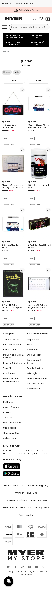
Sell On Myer (9, 438)
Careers (7, 412)
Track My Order (11, 339)
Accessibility (33, 388)
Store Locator (34, 354)
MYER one (8, 402)
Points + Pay (9, 349)
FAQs (29, 344)
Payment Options (12, 344)
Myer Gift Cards (11, 407)
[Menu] (4, 27)
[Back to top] (46, 584)
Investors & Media (12, 422)
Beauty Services (35, 368)
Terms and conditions (16, 500)
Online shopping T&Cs (26, 492)
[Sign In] (34, 18)
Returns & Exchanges (14, 363)
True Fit (7, 368)
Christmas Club (11, 433)
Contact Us (33, 349)
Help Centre (33, 339)
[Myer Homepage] (14, 20)
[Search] (46, 27)
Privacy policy (42, 507)
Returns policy (11, 485)
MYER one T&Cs (39, 500)
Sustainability (10, 427)
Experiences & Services (34, 361)
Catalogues (9, 373)
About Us (7, 417)
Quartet (6, 51)
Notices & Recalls (36, 383)
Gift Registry (33, 373)
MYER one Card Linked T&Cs (17, 507)
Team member (26, 515)
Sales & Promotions (37, 378)
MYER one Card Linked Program (11, 380)
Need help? (8, 581)
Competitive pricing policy (35, 485)
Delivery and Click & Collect (13, 356)
